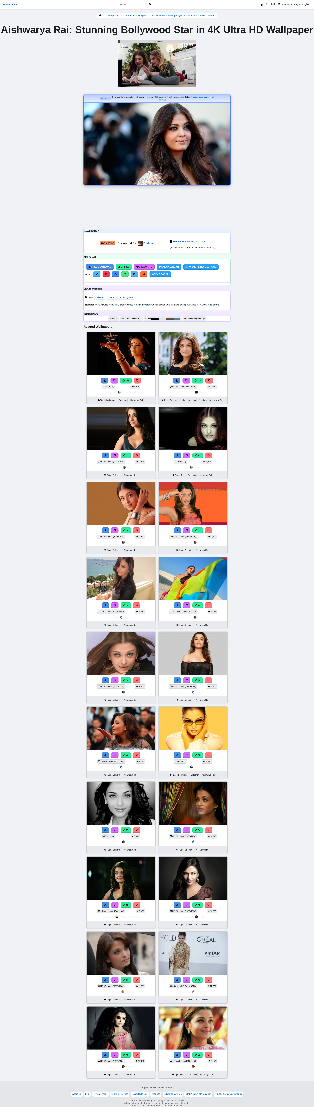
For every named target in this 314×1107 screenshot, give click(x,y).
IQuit (201, 392)
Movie (112, 305)
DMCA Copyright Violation (198, 1094)
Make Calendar (169, 267)
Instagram (213, 305)
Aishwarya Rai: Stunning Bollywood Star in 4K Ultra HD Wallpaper (183, 15)
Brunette (173, 400)
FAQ (87, 1094)
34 (198, 830)
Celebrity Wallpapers (136, 15)
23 (198, 1055)
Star (98, 305)
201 (127, 380)
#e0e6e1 (162, 319)
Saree (193, 305)
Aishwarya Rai (126, 297)
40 (126, 755)
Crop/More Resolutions (201, 267)
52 (198, 755)
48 (126, 605)
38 (126, 680)
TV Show (202, 305)
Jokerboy (129, 617)
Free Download (101, 267)
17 (126, 980)
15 (126, 905)
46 (126, 1055)
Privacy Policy (100, 1094)
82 (198, 455)
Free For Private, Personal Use (189, 241)
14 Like (124, 267)
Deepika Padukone (160, 305)
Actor (146, 305)
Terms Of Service (119, 1094)
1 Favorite (145, 267)
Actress (129, 305)
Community (286, 4)
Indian (183, 400)
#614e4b (170, 319)
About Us (76, 1094)
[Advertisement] (157, 206)
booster (129, 991)
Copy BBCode (160, 274)
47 (198, 530)
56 (126, 530)
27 (126, 830)
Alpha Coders (9, 4)
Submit (271, 4)
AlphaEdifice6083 (129, 916)
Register (306, 4)
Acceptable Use (140, 1094)
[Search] (150, 4)
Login (297, 4)
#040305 (155, 319)
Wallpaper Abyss (113, 15)
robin (129, 467)
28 (198, 605)
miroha (129, 542)
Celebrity (112, 297)
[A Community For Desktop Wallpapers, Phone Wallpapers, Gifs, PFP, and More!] (100, 15)
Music (105, 305)
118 (199, 380)
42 (198, 680)
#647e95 (177, 319)
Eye (183, 475)
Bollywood (100, 297)
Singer (120, 305)
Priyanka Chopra (180, 305)
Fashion (138, 305)
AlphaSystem (129, 392)
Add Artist (107, 243)
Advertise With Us (173, 1094)
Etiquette (155, 1094)
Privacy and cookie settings (228, 1094)
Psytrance (149, 243)
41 (126, 455)
